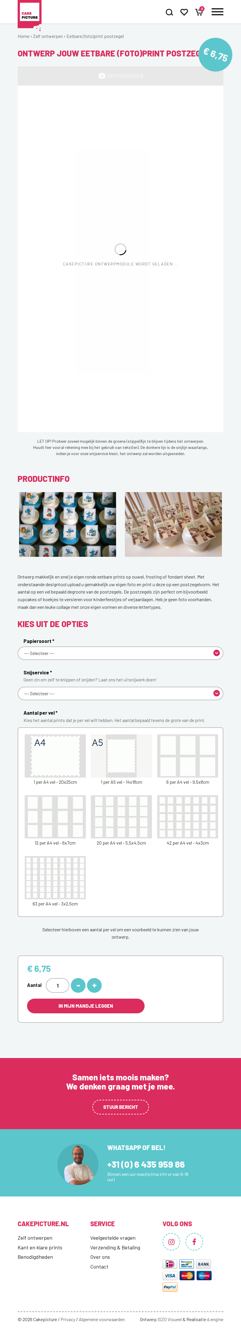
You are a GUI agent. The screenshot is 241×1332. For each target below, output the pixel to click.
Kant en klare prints (40, 1247)
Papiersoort (39, 641)
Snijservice (90, 676)
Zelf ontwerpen (48, 36)
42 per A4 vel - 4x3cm (188, 842)
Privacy (68, 1319)
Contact (99, 1266)
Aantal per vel (114, 716)
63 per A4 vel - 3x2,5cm (55, 903)
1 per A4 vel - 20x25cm (55, 782)
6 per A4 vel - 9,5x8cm (187, 782)
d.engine (215, 1319)
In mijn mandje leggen (85, 1006)
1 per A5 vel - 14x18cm (121, 782)
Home (23, 36)
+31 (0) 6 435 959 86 (146, 1164)
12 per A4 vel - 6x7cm (55, 842)
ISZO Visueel (170, 1319)
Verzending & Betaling (115, 1247)
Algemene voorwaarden (102, 1319)
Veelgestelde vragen (112, 1237)
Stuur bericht (120, 1107)
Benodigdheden (35, 1257)
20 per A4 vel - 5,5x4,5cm (121, 842)
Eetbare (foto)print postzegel (95, 36)
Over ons (100, 1257)
